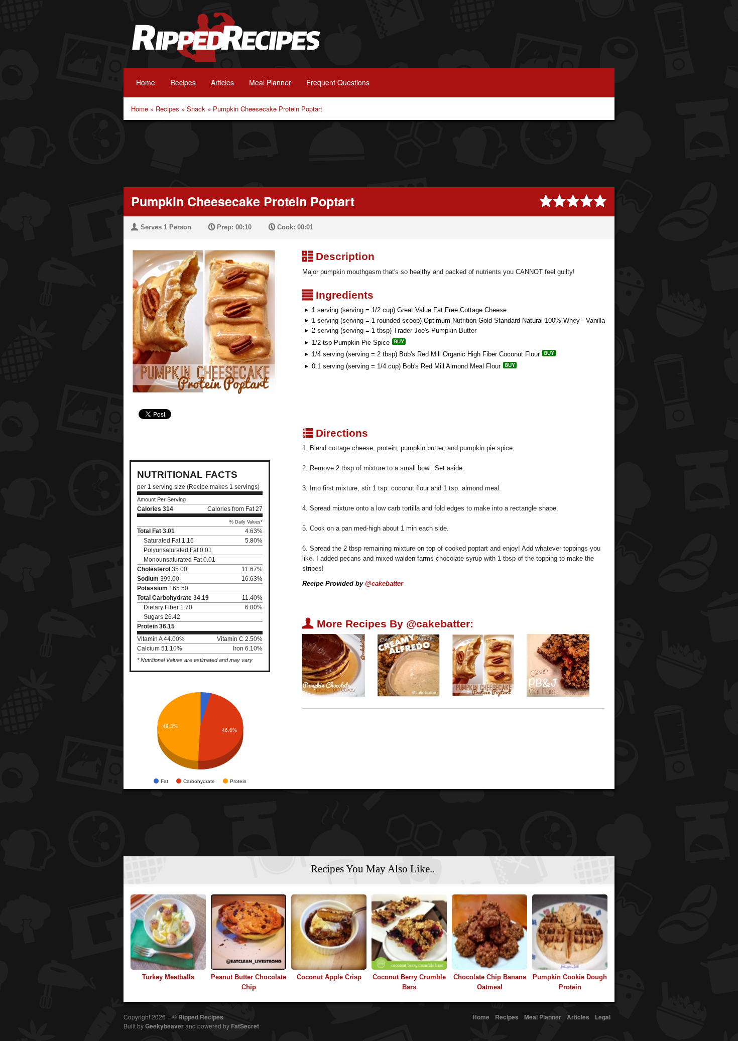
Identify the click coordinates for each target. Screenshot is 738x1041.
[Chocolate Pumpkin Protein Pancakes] (333, 665)
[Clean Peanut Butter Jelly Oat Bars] (558, 665)
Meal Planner (270, 82)
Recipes (183, 82)
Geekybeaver (164, 1025)
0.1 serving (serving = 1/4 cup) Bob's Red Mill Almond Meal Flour (406, 366)
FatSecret (245, 1025)
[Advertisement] (369, 152)
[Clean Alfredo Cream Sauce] (408, 665)
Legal (602, 1016)
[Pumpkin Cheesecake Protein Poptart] (200, 315)
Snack (196, 108)
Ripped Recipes (226, 43)
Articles (222, 82)
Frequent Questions (338, 82)
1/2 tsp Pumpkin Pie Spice (351, 342)
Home (145, 82)
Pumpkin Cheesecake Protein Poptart (267, 108)
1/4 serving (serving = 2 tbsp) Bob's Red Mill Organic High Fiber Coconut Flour (426, 354)
